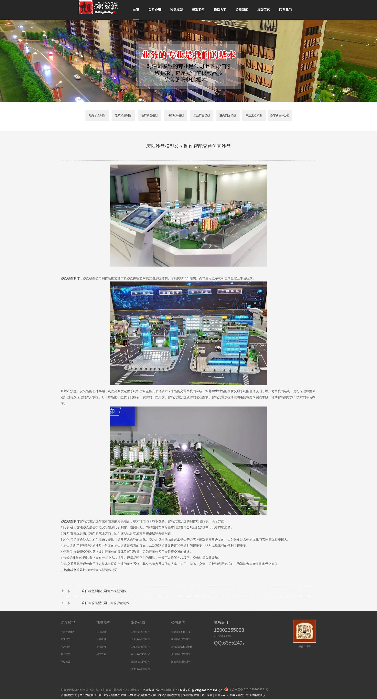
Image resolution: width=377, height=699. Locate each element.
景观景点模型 (254, 115)
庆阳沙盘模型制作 (180, 639)
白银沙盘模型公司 (140, 646)
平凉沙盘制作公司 (180, 631)
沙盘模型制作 (70, 521)
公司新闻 (101, 646)
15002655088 (229, 630)
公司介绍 (101, 631)
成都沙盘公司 (191, 695)
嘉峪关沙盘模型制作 (181, 646)
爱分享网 (206, 695)
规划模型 (65, 654)
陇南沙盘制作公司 (140, 661)
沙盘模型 (68, 622)
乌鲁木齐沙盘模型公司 (142, 695)
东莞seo (220, 695)
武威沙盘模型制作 (140, 669)
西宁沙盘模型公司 (169, 695)
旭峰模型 (103, 622)
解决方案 (101, 654)
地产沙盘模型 (149, 115)
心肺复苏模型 (235, 695)
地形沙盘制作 (97, 115)
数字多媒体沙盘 (280, 115)
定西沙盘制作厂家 (140, 654)
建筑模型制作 (123, 115)
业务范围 (138, 622)
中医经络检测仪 (255, 695)
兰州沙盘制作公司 (91, 695)
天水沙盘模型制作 (140, 639)
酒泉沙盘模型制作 (180, 661)
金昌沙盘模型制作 (180, 654)
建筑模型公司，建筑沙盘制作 (108, 603)
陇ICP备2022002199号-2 (207, 690)
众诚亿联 (185, 689)
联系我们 (101, 639)
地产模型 (65, 646)
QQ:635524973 (227, 643)
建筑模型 (65, 639)
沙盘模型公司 (73, 570)
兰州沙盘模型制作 (140, 631)
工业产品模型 (201, 115)
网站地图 (65, 661)
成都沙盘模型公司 (115, 695)
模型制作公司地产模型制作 (107, 591)
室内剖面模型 (228, 115)
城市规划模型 (175, 115)
